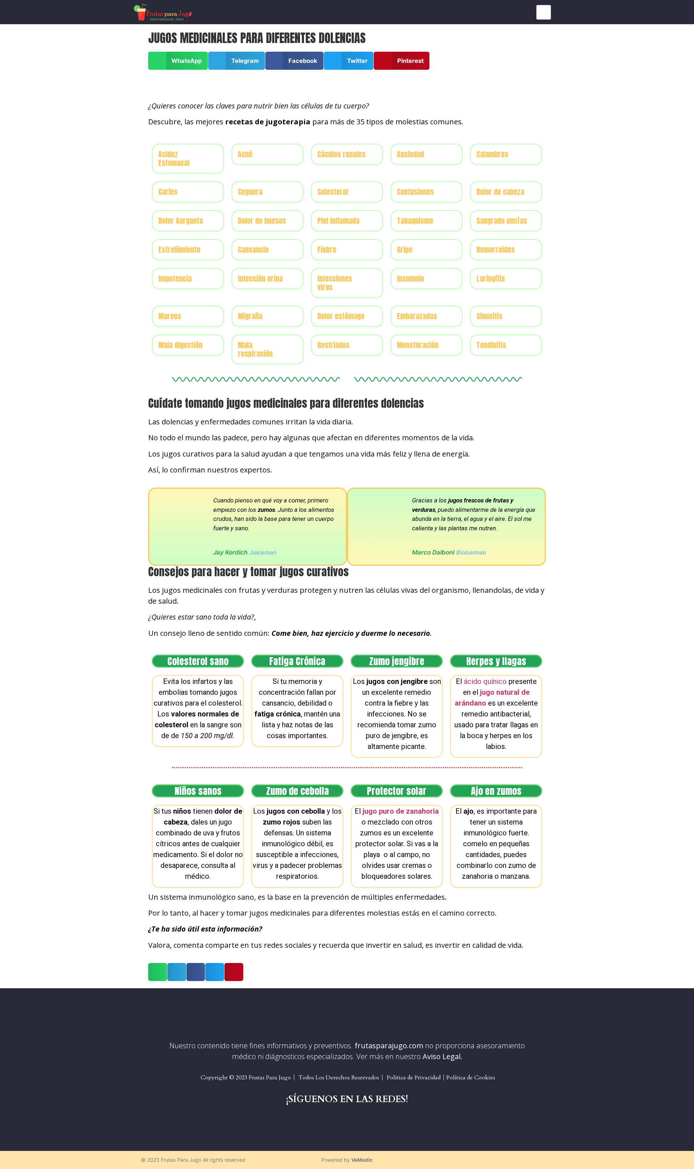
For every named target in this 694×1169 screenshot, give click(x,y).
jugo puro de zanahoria (401, 811)
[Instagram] (549, 1160)
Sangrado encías (501, 220)
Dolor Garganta (180, 220)
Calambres (492, 154)
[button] (543, 12)
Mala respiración (255, 349)
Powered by (347, 1160)
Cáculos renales (341, 154)
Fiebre (326, 249)
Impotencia (175, 278)
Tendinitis (491, 345)
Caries (167, 191)
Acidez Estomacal (173, 158)
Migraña (250, 316)
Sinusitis (489, 316)
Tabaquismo (415, 220)
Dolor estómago (340, 316)
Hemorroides (495, 249)
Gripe (404, 249)
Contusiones (415, 191)
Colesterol (332, 191)
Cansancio (253, 249)
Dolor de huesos (262, 220)
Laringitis (490, 278)
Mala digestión (180, 345)
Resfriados (333, 345)
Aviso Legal (441, 1056)
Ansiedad (410, 154)
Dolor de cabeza (500, 191)
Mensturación (417, 345)
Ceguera (250, 191)
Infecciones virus (334, 283)
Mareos (169, 316)
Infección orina (260, 278)
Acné (245, 154)
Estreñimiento (179, 249)
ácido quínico (485, 681)
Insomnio (410, 278)
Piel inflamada (338, 220)
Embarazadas (417, 316)
